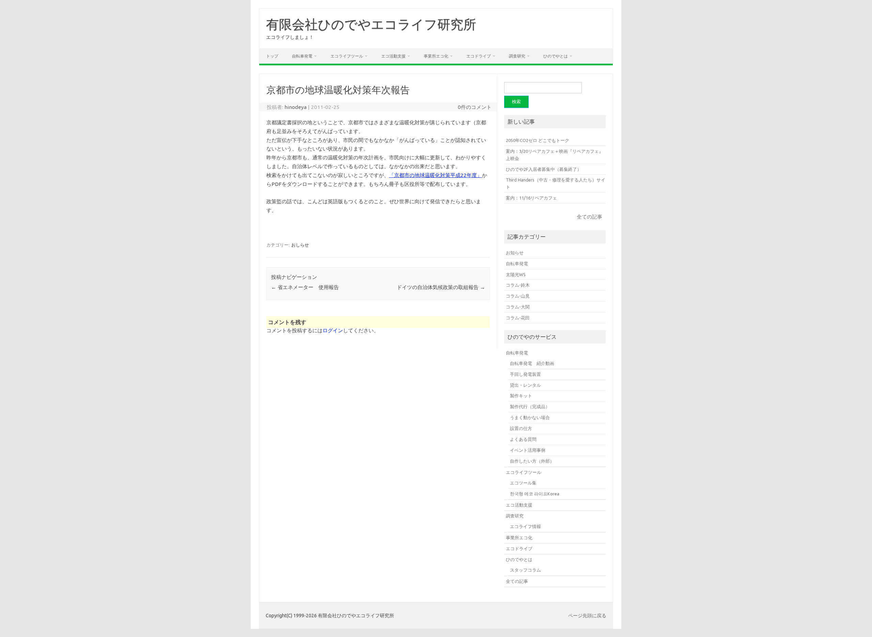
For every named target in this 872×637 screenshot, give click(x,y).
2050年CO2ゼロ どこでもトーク (537, 140)
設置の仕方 (521, 428)
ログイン (333, 330)
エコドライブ (478, 56)
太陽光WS (516, 274)
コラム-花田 (518, 317)
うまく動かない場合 (530, 417)
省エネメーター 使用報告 (305, 287)
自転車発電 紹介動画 (532, 363)
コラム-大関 (518, 306)
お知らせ (515, 252)
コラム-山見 (518, 295)
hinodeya (295, 107)
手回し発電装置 (525, 374)
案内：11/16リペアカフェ (531, 197)
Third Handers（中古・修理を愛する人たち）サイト (555, 183)
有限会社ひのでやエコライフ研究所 (371, 24)
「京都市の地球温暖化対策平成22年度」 (435, 175)
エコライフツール (346, 56)
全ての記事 (589, 217)
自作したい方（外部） (532, 461)
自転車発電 (302, 56)
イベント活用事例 (527, 450)
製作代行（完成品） (530, 406)
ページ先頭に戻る (587, 615)
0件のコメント (475, 107)
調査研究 (517, 56)
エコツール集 (523, 482)
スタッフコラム (525, 570)
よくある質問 (523, 439)
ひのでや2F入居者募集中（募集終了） (543, 169)
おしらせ (300, 244)
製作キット (521, 395)
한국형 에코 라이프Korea (534, 493)
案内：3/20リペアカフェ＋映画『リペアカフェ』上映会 (554, 155)
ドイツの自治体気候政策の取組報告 (441, 287)
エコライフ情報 (525, 526)
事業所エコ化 (436, 56)
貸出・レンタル (525, 385)
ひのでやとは (555, 56)
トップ (272, 56)
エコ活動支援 (393, 56)
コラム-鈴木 (518, 285)
